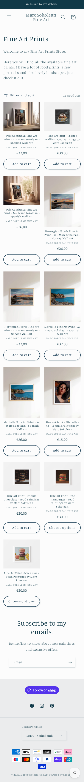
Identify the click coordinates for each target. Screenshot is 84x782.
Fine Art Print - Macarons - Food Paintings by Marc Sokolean (21, 576)
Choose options (62, 528)
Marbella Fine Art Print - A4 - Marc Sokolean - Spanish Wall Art (22, 426)
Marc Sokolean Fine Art (34, 774)
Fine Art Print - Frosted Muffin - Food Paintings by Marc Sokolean (62, 139)
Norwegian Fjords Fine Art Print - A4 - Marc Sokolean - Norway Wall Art (62, 235)
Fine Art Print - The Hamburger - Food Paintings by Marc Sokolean (62, 501)
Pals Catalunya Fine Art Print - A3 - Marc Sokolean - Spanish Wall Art (22, 139)
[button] (9, 17)
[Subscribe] (70, 662)
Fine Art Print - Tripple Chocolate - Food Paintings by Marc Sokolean (21, 499)
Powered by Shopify (60, 774)
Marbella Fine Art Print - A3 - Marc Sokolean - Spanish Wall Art (62, 330)
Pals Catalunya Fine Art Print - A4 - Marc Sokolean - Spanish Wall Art (22, 213)
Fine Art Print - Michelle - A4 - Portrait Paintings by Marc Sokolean (62, 426)
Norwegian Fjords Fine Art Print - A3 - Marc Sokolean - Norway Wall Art (22, 330)
